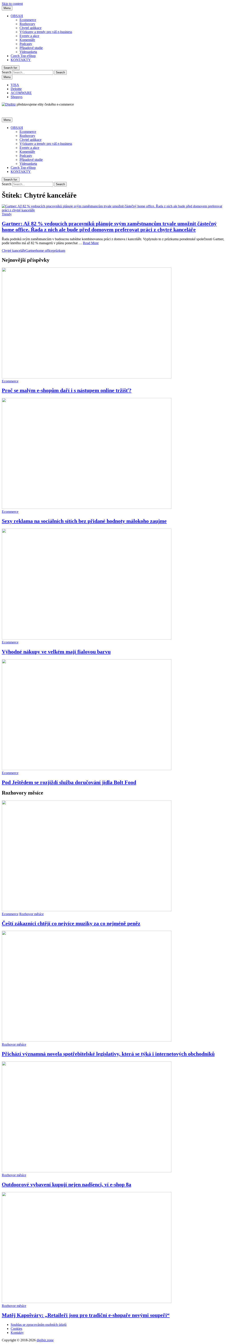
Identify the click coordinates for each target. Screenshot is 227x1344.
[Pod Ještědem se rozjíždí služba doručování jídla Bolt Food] (86, 769)
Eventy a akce (29, 36)
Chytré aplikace (30, 28)
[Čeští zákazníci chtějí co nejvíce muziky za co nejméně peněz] (86, 910)
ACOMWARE (21, 93)
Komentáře (27, 40)
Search (6, 72)
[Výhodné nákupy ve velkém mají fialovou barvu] (86, 638)
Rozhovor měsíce (31, 914)
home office (44, 250)
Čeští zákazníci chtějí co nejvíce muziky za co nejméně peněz (71, 923)
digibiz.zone (45, 1340)
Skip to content (12, 4)
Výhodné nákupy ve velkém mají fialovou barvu (56, 652)
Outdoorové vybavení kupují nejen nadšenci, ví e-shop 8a (66, 1184)
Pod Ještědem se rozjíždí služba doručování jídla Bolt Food (69, 782)
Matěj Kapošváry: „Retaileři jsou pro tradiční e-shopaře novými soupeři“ (86, 1315)
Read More (91, 243)
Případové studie (31, 48)
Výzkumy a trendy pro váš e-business (46, 32)
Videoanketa (28, 52)
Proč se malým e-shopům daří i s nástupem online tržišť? (66, 390)
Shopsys (16, 97)
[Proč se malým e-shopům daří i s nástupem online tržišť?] (86, 377)
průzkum (59, 250)
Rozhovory (27, 24)
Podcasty (26, 44)
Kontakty (17, 1332)
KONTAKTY (21, 60)
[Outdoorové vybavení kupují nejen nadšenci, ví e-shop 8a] (86, 1171)
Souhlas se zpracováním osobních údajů (39, 1324)
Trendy (7, 214)
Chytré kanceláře (13, 250)
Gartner (30, 250)
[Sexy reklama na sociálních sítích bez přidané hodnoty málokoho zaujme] (86, 508)
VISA (15, 85)
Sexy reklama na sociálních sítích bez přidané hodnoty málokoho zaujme (84, 521)
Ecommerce (28, 20)
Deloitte (16, 89)
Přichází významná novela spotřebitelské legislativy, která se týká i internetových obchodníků (108, 1054)
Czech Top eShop (23, 56)
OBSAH (17, 16)
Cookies (16, 1328)
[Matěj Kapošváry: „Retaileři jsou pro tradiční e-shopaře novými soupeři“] (86, 1302)
